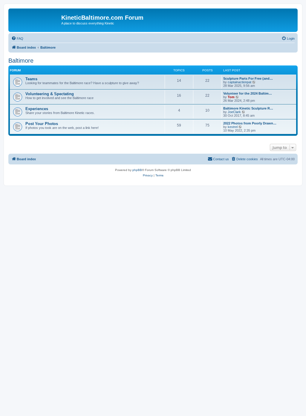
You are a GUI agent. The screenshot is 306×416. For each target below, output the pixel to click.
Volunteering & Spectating (49, 94)
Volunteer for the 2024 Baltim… (247, 93)
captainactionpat (239, 82)
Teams (31, 79)
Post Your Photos (41, 123)
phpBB (137, 170)
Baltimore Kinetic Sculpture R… (248, 108)
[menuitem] (17, 38)
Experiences (36, 109)
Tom (231, 97)
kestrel (233, 127)
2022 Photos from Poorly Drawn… (249, 123)
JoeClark (234, 112)
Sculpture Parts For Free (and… (248, 78)
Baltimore (20, 60)
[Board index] (35, 19)
